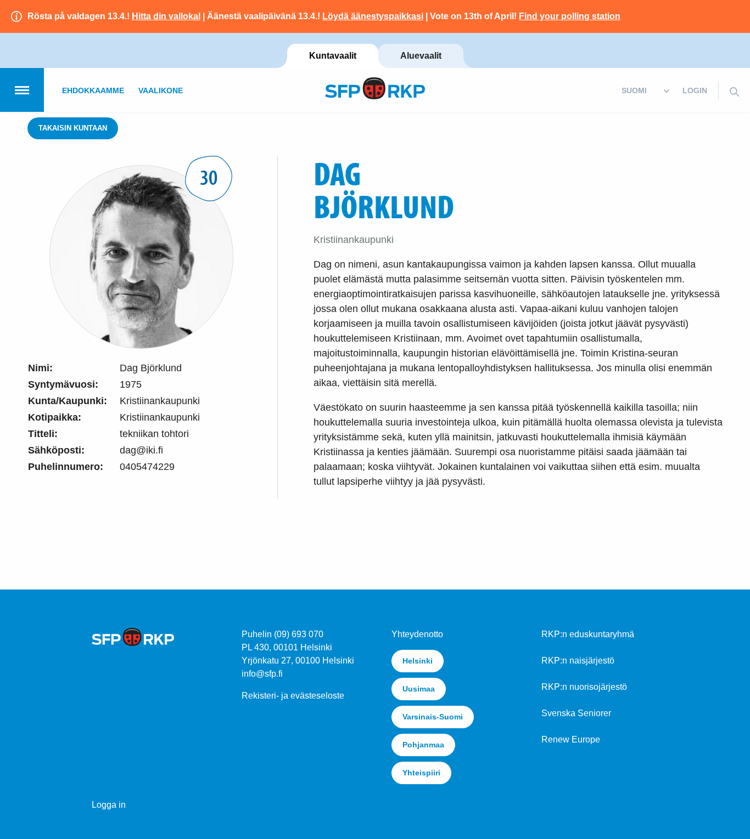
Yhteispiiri (421, 772)
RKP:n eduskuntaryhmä (587, 634)
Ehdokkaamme (93, 90)
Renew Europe (570, 739)
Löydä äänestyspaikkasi (372, 16)
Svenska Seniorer (576, 713)
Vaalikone (160, 90)
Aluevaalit (420, 55)
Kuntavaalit (332, 55)
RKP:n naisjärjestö (577, 660)
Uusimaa (418, 688)
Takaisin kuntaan (72, 128)
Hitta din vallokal (166, 16)
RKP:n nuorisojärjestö (584, 686)
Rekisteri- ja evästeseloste (293, 695)
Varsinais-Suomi (432, 716)
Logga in (109, 804)
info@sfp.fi (262, 673)
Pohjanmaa (423, 744)
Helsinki (417, 660)
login (694, 90)
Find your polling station (569, 16)
